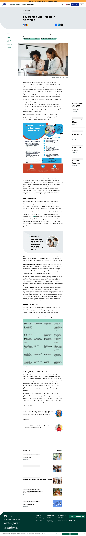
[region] (43, 534)
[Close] (84, 533)
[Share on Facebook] (56, 25)
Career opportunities (40, 518)
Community (49, 520)
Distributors (60, 518)
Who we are (38, 517)
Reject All (66, 533)
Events (17, 4)
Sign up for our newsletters (77, 516)
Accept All (74, 533)
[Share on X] (61, 25)
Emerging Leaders (51, 518)
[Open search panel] (63, 4)
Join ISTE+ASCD (75, 4)
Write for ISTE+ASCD (51, 521)
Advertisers (60, 517)
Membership (30, 4)
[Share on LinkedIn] (59, 25)
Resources (12, 4)
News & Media (39, 520)
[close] (84, 1)
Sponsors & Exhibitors (62, 520)
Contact (38, 521)
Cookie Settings (57, 533)
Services (23, 4)
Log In (82, 4)
